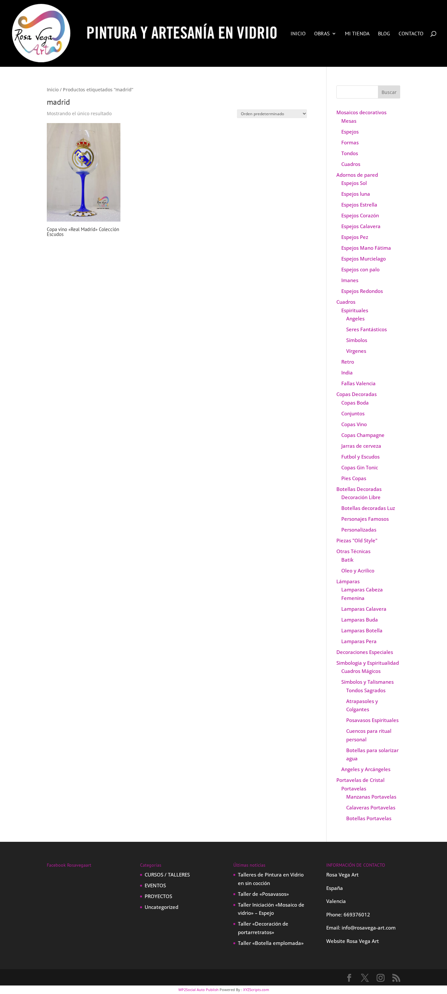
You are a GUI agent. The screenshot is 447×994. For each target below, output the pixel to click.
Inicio (298, 34)
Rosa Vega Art (363, 941)
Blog (384, 34)
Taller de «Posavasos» (263, 894)
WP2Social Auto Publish (198, 989)
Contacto (411, 34)
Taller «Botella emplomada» (271, 943)
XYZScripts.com (256, 989)
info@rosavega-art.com (369, 927)
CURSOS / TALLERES (167, 874)
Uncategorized (161, 907)
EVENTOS (155, 885)
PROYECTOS (158, 896)
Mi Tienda (357, 34)
